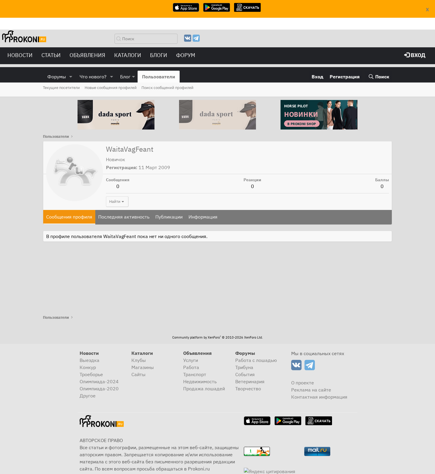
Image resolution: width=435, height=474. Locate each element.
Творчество (248, 389)
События (245, 374)
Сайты (138, 374)
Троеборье (91, 374)
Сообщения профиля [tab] (69, 217)
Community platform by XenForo (217, 337)
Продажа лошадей (204, 389)
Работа (191, 367)
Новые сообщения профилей (111, 87)
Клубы (138, 360)
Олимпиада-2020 (99, 389)
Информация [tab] (203, 217)
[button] (71, 76)
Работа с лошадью (256, 360)
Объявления (87, 55)
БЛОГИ (158, 55)
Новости (20, 55)
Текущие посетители (61, 87)
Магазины (142, 367)
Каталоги (127, 55)
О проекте (302, 383)
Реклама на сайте (311, 390)
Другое (88, 396)
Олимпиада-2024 (99, 381)
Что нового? (93, 77)
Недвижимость (200, 381)
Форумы (56, 77)
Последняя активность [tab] (123, 217)
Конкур (88, 367)
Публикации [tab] (169, 217)
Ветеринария (250, 381)
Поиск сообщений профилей (167, 87)
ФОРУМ (185, 55)
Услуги (190, 360)
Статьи (51, 55)
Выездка (89, 360)
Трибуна (244, 367)
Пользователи (158, 77)
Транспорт (194, 374)
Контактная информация (319, 397)
